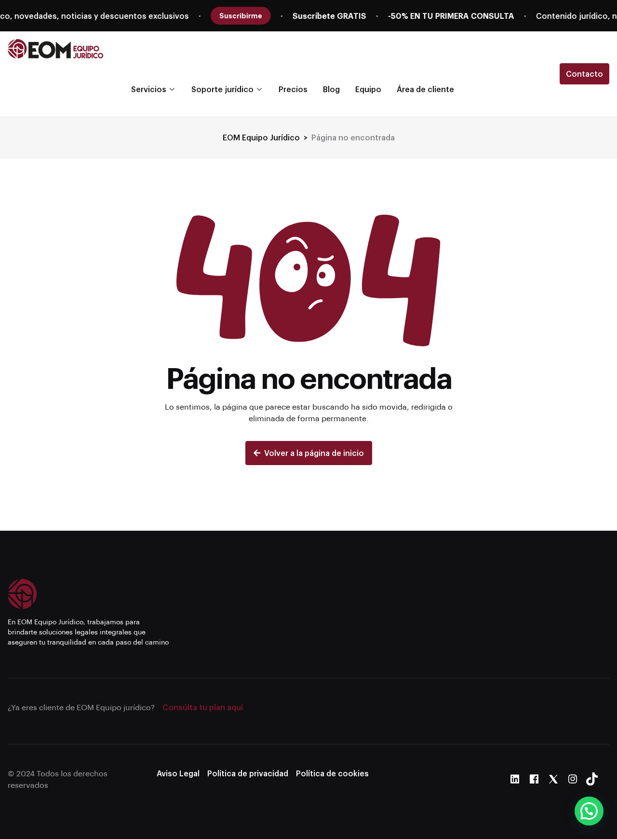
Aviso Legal (178, 773)
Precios (293, 89)
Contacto (584, 73)
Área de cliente (425, 89)
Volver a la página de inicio (314, 452)
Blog (331, 89)
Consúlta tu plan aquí (202, 707)
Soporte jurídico (222, 89)
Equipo (368, 89)
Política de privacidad (247, 773)
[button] (589, 811)
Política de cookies (332, 773)
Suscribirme (139, 15)
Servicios (148, 89)
